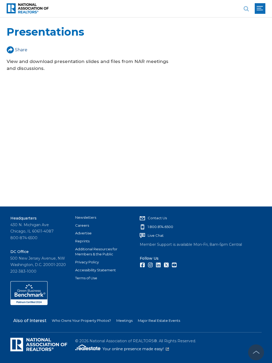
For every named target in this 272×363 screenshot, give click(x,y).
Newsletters (85, 217)
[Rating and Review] (29, 303)
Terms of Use (86, 278)
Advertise (83, 233)
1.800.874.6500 (160, 227)
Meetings (124, 320)
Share (21, 49)
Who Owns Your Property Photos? (81, 320)
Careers (82, 225)
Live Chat (156, 235)
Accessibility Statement (95, 270)
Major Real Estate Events (159, 320)
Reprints (82, 241)
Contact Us (157, 218)
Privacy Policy (87, 262)
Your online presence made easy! (136, 349)
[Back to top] (256, 352)
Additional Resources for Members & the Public (96, 251)
